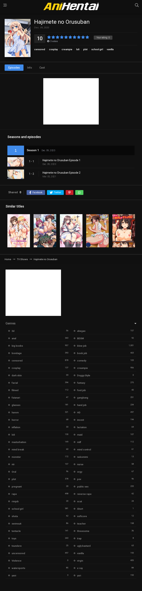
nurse (80, 464)
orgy (79, 471)
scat (79, 501)
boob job (82, 353)
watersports (18, 568)
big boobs (17, 345)
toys (14, 538)
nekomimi (82, 457)
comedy (81, 360)
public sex (83, 486)
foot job (81, 390)
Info (29, 67)
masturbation (19, 442)
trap (79, 538)
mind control (84, 449)
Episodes (14, 67)
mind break (18, 449)
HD (78, 412)
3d (13, 331)
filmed (15, 390)
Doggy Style (83, 375)
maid (79, 434)
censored (39, 49)
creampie (67, 49)
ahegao (81, 331)
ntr (13, 464)
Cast (42, 67)
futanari (16, 397)
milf (79, 442)
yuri (79, 575)
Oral (14, 471)
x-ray (80, 568)
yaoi (14, 575)
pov (79, 479)
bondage (17, 353)
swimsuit (16, 523)
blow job (82, 345)
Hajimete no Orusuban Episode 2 (61, 172)
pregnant (17, 486)
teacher (81, 523)
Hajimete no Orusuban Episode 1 (61, 160)
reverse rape (84, 494)
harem (15, 412)
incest (80, 420)
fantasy (81, 382)
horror (15, 420)
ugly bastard (84, 545)
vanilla (110, 49)
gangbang (82, 397)
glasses (16, 405)
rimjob (15, 501)
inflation (16, 427)
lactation (82, 427)
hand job (82, 405)
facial (15, 382)
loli (77, 49)
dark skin (17, 375)
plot (85, 49)
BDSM (80, 338)
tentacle (16, 531)
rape (14, 494)
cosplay (53, 49)
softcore (82, 516)
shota (15, 516)
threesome (83, 531)
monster (16, 457)
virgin (80, 560)
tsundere (17, 545)
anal (14, 338)
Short (80, 508)
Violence (16, 560)
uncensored (18, 553)
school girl (97, 49)
